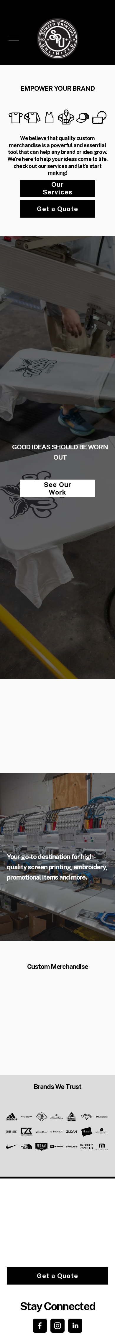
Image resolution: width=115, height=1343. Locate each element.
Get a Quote (57, 209)
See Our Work (57, 488)
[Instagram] (57, 1326)
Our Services (57, 188)
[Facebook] (40, 1326)
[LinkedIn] (75, 1326)
